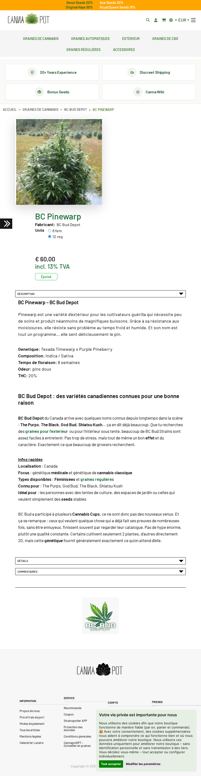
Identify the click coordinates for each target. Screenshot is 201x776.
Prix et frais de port (32, 717)
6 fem (57, 230)
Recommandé (72, 707)
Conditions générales (77, 736)
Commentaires (27, 571)
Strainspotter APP (75, 720)
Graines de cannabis (41, 38)
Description (26, 293)
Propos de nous (30, 710)
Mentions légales (30, 736)
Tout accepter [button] (111, 764)
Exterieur (131, 38)
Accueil (10, 109)
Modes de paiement (32, 723)
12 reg (57, 236)
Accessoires (124, 49)
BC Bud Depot (75, 109)
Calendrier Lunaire (31, 742)
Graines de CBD (165, 38)
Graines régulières (83, 49)
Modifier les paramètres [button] (143, 764)
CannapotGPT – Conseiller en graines (77, 744)
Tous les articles (30, 729)
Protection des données (73, 728)
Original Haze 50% (79, 7)
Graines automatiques (90, 38)
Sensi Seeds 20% (79, 2)
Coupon (69, 714)
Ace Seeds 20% (112, 2)
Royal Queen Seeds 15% (118, 7)
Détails (23, 560)
